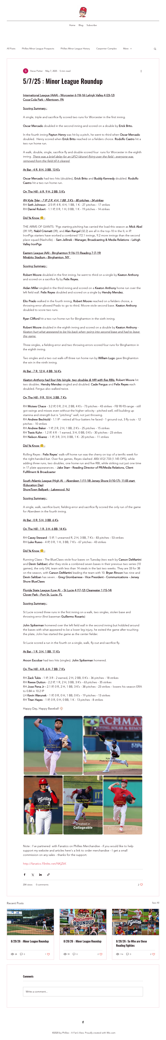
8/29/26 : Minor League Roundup (30, 941)
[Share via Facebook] (24, 874)
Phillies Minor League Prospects (38, 48)
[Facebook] (83, 1022)
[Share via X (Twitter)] (32, 874)
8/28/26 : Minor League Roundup (82, 941)
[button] (155, 48)
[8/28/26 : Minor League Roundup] (83, 922)
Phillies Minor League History (75, 48)
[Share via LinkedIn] (40, 874)
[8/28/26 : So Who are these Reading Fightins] (135, 922)
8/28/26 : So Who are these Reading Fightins (131, 943)
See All (155, 902)
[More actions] (141, 71)
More (126, 48)
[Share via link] (48, 874)
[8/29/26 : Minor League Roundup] (30, 922)
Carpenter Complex (106, 48)
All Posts (11, 48)
